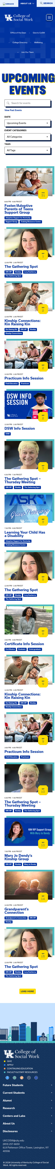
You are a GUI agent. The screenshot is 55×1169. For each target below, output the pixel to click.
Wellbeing (38, 42)
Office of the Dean (18, 33)
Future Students (13, 1085)
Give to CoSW (39, 33)
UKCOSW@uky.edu (13, 1140)
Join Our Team (27, 52)
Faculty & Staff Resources (22, 1072)
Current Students (14, 1092)
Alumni (7, 1100)
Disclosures (10, 1131)
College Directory (20, 42)
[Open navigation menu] (49, 17)
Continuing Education (20, 1069)
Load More (27, 991)
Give (9, 1061)
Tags (7, 144)
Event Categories (15, 130)
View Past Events (13, 110)
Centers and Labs (14, 1115)
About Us (9, 1123)
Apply (10, 1065)
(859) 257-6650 (11, 1144)
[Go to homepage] (18, 17)
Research (9, 1108)
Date (7, 117)
